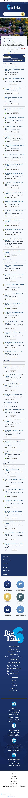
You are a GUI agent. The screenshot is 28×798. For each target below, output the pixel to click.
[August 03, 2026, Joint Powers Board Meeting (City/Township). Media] (11, 104)
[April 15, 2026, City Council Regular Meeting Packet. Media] (11, 179)
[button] (23, 14)
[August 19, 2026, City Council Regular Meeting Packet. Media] (10, 84)
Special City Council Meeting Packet (13, 254)
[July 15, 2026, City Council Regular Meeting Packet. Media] (11, 123)
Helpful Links (14, 646)
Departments (7, 560)
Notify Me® (15, 52)
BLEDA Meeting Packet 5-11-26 (12, 296)
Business (5, 567)
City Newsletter (14, 649)
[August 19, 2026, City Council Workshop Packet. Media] (10, 74)
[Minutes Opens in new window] (5, 93)
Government (6, 556)
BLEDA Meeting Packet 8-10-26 (12, 268)
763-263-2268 (16, 735)
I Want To (5, 574)
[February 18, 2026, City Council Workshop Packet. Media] (11, 207)
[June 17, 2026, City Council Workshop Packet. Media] (11, 132)
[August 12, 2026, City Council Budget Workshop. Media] (11, 93)
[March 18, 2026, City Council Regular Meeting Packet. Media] (11, 197)
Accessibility (14, 688)
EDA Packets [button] (7, 259)
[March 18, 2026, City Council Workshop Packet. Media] (11, 188)
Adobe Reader (17, 47)
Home (4, 38)
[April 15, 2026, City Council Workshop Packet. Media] (11, 169)
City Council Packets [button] (10, 63)
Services (5, 563)
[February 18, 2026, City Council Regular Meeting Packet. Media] (11, 216)
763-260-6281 (16, 765)
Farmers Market (14, 654)
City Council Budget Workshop (12, 90)
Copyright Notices (14, 690)
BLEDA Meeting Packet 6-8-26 (12, 287)
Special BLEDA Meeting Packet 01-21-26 (14, 345)
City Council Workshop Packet (12, 72)
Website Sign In (24, 2)
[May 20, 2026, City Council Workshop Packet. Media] (11, 151)
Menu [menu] (4, 2)
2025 (7, 66)
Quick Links (14, 677)
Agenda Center (9, 38)
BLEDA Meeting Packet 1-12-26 (12, 354)
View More (14, 66)
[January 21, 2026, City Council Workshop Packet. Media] (11, 225)
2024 (10, 66)
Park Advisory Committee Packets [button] (10, 403)
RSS (10, 52)
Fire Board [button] (7, 360)
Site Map (14, 683)
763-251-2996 (16, 750)
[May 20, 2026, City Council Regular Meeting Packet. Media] (11, 160)
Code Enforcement (14, 659)
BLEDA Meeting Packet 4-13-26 (12, 306)
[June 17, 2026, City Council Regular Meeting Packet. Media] (11, 141)
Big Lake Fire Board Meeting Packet (13, 369)
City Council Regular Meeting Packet (14, 81)
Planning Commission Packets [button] (9, 462)
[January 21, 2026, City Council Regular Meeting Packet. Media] (11, 235)
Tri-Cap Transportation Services (14, 657)
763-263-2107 (16, 714)
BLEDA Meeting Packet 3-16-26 (12, 315)
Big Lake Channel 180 (14, 651)
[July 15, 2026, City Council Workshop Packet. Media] (11, 113)
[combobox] (6, 58)
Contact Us (14, 685)
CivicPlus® (22, 786)
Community (6, 570)
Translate (11, 796)
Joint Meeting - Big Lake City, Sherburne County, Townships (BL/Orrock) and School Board (14, 243)
